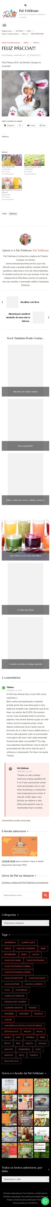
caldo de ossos (37, 978)
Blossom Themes (36, 1199)
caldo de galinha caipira (17, 972)
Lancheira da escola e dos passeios (23, 1025)
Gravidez (24, 1013)
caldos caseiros (34, 984)
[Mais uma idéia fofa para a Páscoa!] (12, 183)
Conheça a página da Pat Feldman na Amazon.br (25, 882)
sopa (38, 1049)
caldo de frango (35, 960)
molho (27, 1031)
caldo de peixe (11, 984)
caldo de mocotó (13, 978)
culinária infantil (13, 1007)
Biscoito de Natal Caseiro (26, 391)
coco (7, 990)
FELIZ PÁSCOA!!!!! (8, 167)
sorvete (8, 1055)
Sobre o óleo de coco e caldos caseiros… (25, 500)
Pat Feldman (28, 11)
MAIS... (26, 43)
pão (18, 1043)
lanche (8, 1019)
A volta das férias (25, 610)
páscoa (13, 213)
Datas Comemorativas (11, 43)
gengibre (9, 1013)
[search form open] (25, 5)
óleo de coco (11, 1061)
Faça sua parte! (25, 446)
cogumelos (21, 990)
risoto (29, 1043)
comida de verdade (14, 996)
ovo (18, 1037)
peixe (42, 1037)
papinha (30, 1037)
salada (42, 1043)
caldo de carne (12, 960)
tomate (34, 1055)
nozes (7, 1037)
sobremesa (24, 1049)
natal (40, 1031)
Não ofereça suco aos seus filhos (25, 555)
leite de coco (11, 1031)
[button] (9, 1086)
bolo (24, 954)
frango (33, 1007)
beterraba (10, 954)
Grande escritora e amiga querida (25, 664)
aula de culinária (26, 948)
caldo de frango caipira (17, 966)
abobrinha (10, 942)
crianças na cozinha (15, 1002)
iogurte (38, 1013)
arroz (7, 948)
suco (21, 1055)
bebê (43, 948)
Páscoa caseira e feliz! (32, 167)
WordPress (33, 1203)
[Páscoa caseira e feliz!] (34, 160)
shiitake (8, 1049)
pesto (7, 1043)
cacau (35, 954)
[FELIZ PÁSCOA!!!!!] (12, 160)
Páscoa (36, 43)
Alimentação (28, 942)
